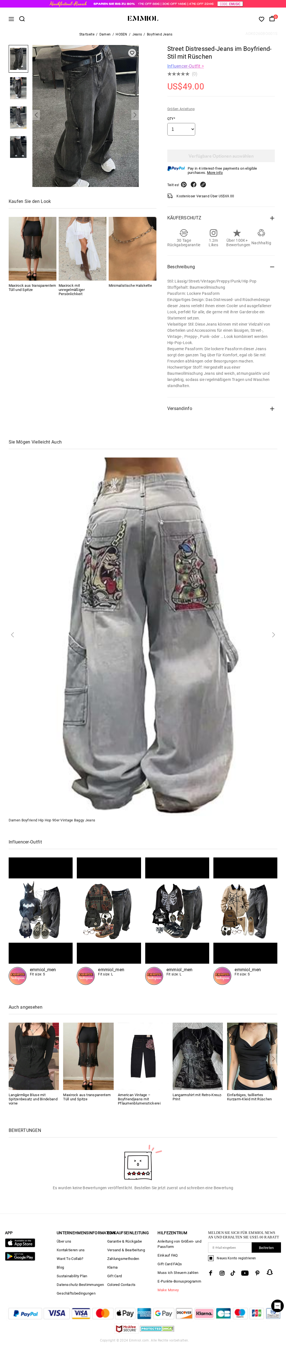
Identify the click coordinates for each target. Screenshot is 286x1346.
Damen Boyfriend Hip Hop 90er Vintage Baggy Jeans (52, 820)
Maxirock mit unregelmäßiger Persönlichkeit (72, 289)
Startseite (86, 34)
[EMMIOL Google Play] (20, 1259)
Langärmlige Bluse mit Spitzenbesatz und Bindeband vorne (33, 1099)
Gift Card (114, 1276)
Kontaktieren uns (71, 1250)
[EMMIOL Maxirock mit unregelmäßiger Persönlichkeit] (82, 249)
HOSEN (121, 34)
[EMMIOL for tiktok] (233, 1273)
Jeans (137, 34)
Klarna (112, 1267)
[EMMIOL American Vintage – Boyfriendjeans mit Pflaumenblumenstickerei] (143, 1056)
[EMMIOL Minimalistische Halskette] (132, 249)
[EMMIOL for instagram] (222, 1273)
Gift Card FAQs (170, 1264)
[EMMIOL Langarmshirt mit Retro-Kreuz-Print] (198, 1056)
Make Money (168, 1290)
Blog (60, 1267)
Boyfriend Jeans (160, 34)
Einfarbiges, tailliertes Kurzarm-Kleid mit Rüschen (249, 1097)
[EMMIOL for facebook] (210, 1273)
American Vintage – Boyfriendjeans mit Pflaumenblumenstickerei (139, 1099)
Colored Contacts (121, 1285)
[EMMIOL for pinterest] (257, 1273)
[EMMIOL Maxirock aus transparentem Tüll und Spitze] (32, 249)
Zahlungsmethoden (123, 1259)
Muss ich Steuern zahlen (178, 1273)
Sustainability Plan (72, 1276)
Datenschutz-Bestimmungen (80, 1285)
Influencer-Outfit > (185, 66)
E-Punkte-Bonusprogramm (179, 1281)
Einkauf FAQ (168, 1255)
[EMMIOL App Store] (20, 1246)
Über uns (64, 1241)
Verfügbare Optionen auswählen (221, 155)
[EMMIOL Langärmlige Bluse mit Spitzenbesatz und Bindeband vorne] (34, 1056)
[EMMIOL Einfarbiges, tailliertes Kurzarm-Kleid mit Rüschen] (252, 1056)
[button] (36, 115)
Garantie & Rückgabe (124, 1241)
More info (215, 172)
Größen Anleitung (181, 109)
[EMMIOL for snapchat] (269, 1272)
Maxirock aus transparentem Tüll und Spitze (32, 287)
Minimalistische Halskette (130, 285)
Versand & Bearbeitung (126, 1250)
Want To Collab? (70, 1259)
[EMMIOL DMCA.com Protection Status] (157, 1332)
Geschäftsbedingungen (76, 1293)
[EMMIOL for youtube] (245, 1273)
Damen (105, 34)
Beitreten (266, 1248)
